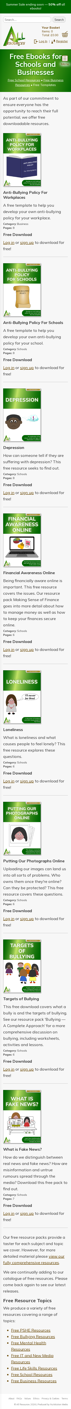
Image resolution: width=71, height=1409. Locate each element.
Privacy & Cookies (50, 1398)
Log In (43, 41)
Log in (8, 242)
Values (27, 1398)
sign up (27, 242)
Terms (65, 1398)
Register (62, 41)
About (11, 1398)
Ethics (36, 1398)
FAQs (19, 1398)
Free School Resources (24, 80)
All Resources (23, 1404)
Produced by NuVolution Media (53, 1404)
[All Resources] (14, 35)
